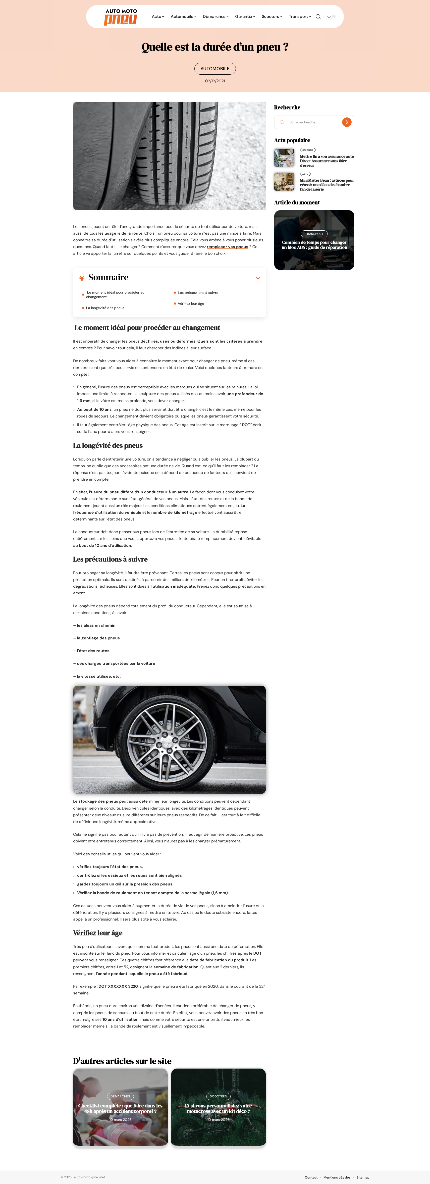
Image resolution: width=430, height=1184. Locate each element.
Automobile (215, 69)
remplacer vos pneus (227, 246)
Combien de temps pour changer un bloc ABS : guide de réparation (314, 244)
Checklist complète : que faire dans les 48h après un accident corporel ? (120, 1108)
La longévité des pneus (105, 308)
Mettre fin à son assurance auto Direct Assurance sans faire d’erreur (327, 161)
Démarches (120, 1096)
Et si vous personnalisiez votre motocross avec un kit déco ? (218, 1108)
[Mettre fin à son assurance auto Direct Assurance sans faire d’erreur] (284, 158)
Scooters (218, 1096)
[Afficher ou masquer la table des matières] (194, 278)
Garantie (308, 150)
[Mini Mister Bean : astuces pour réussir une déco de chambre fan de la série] (284, 182)
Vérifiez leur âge (191, 303)
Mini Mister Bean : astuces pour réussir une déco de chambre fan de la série (327, 184)
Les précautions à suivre (198, 292)
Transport (314, 234)
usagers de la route (124, 233)
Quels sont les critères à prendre (230, 341)
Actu (305, 174)
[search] (318, 16)
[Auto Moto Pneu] (120, 16)
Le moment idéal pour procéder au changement (115, 294)
